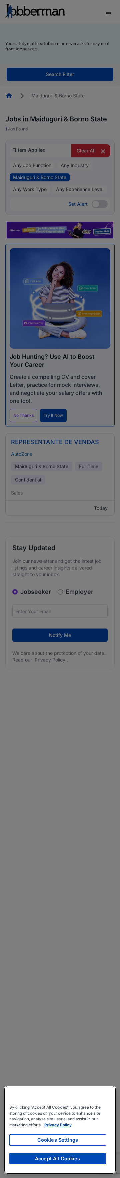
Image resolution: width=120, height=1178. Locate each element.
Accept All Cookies (57, 1158)
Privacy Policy (58, 1125)
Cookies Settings (57, 1140)
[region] (60, 1130)
